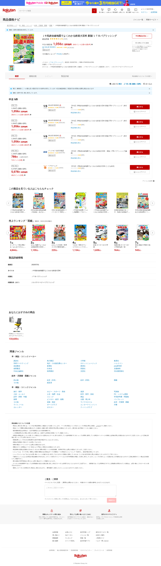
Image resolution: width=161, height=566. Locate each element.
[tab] (17, 76)
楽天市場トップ (12, 25)
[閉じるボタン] (153, 30)
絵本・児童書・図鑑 (40, 25)
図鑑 (50, 25)
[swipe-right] (152, 203)
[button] (109, 10)
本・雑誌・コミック (25, 25)
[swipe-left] (9, 203)
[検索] (94, 10)
